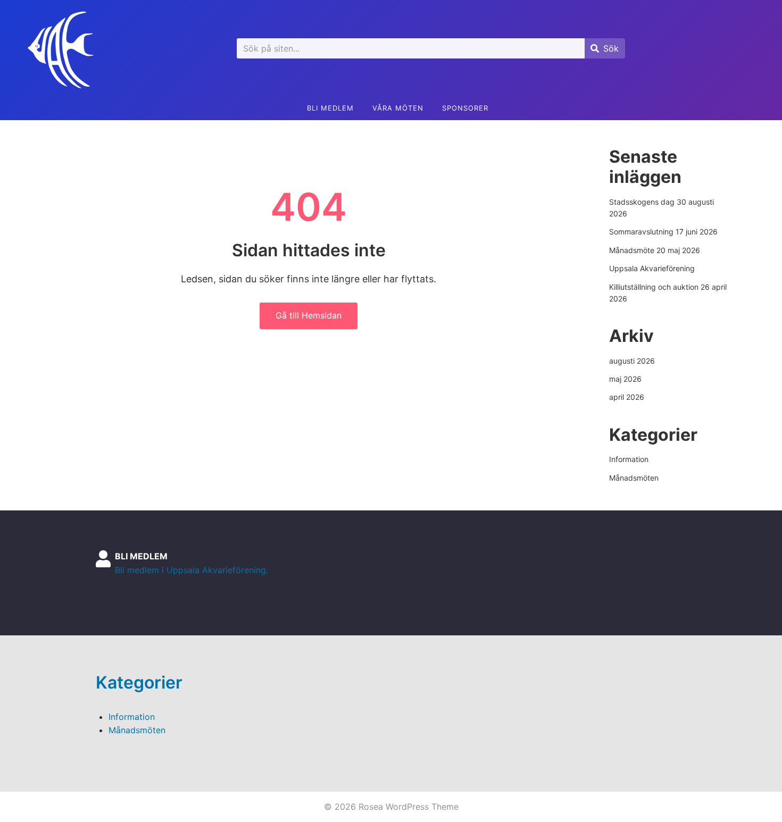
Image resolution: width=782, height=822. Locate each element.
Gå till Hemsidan (309, 315)
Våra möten (397, 108)
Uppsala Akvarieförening (652, 268)
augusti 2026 (632, 360)
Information (628, 459)
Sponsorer (465, 108)
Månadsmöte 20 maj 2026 (654, 250)
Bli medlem (330, 108)
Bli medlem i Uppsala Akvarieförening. (191, 570)
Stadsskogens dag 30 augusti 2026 (661, 207)
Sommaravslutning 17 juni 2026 (663, 231)
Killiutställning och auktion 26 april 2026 (668, 292)
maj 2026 (625, 378)
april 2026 (626, 396)
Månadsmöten (634, 477)
